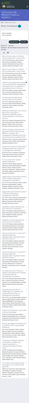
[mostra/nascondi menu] (27, 6)
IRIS (2, 22)
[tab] (4, 52)
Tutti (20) (23, 42)
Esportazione (14, 42)
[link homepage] (5, 3)
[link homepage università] (8, 6)
